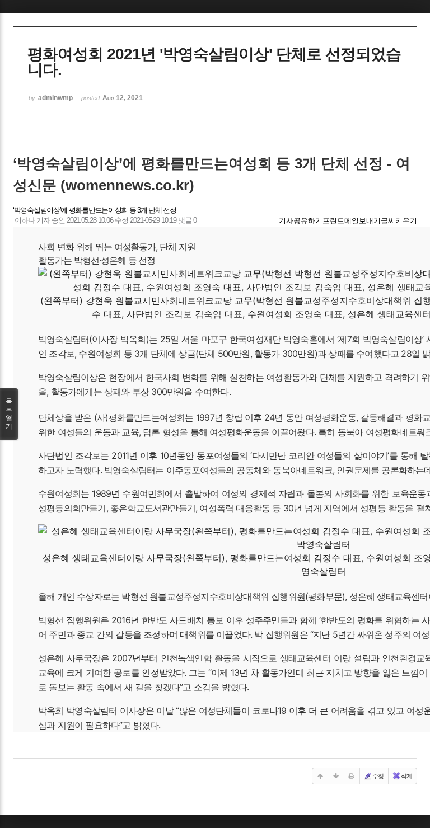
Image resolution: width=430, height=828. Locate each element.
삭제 (406, 776)
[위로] (320, 776)
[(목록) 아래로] (336, 776)
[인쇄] (351, 776)
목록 (9, 413)
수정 (378, 776)
